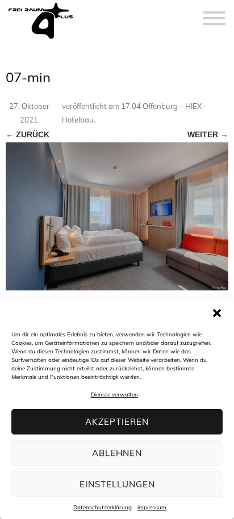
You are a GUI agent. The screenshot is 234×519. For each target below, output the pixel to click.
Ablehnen (117, 453)
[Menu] (214, 11)
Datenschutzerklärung (102, 507)
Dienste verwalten (114, 394)
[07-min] (117, 216)
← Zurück (27, 134)
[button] (217, 313)
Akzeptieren (117, 421)
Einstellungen (117, 484)
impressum (151, 507)
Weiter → (207, 134)
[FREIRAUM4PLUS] (41, 38)
